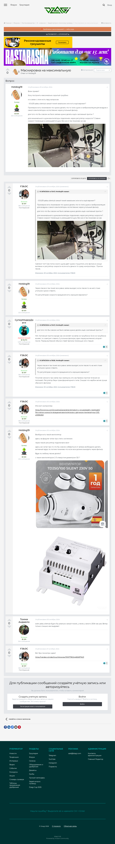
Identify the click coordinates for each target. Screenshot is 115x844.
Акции (12, 776)
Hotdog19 (32, 73)
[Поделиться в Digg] (8, 727)
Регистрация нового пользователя (32, 706)
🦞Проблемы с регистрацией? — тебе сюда (57, 29)
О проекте (56, 826)
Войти (82, 704)
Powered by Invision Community (57, 838)
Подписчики (100, 70)
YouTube (52, 759)
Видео (12, 765)
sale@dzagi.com (74, 753)
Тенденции (14, 757)
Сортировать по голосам (97, 178)
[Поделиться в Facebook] (5, 727)
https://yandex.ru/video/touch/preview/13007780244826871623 (59, 657)
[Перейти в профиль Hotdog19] (16, 72)
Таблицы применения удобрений (14, 785)
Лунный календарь (37, 778)
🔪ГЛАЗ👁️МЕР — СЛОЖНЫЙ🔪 (57, 34)
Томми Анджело (24, 620)
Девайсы (32, 770)
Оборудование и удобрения (36, 766)
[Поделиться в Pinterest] (19, 727)
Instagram (53, 763)
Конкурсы (13, 772)
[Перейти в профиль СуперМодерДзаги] (24, 330)
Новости (13, 753)
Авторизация (88, 70)
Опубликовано (40, 87)
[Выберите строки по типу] (109, 178)
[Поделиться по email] (15, 727)
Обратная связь (70, 826)
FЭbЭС (24, 186)
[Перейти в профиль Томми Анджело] (24, 630)
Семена (32, 761)
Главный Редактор (95, 759)
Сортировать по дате (78, 178)
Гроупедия (24, 5)
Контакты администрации (94, 754)
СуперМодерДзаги (24, 321)
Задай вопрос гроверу (35, 782)
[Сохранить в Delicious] (12, 727)
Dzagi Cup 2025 (35, 787)
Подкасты (53, 767)
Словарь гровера (16, 779)
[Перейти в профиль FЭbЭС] (24, 194)
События (13, 768)
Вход (109, 5)
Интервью (13, 761)
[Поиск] (104, 5)
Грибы (31, 774)
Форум (13, 5)
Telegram (52, 755)
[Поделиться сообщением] (107, 87)
